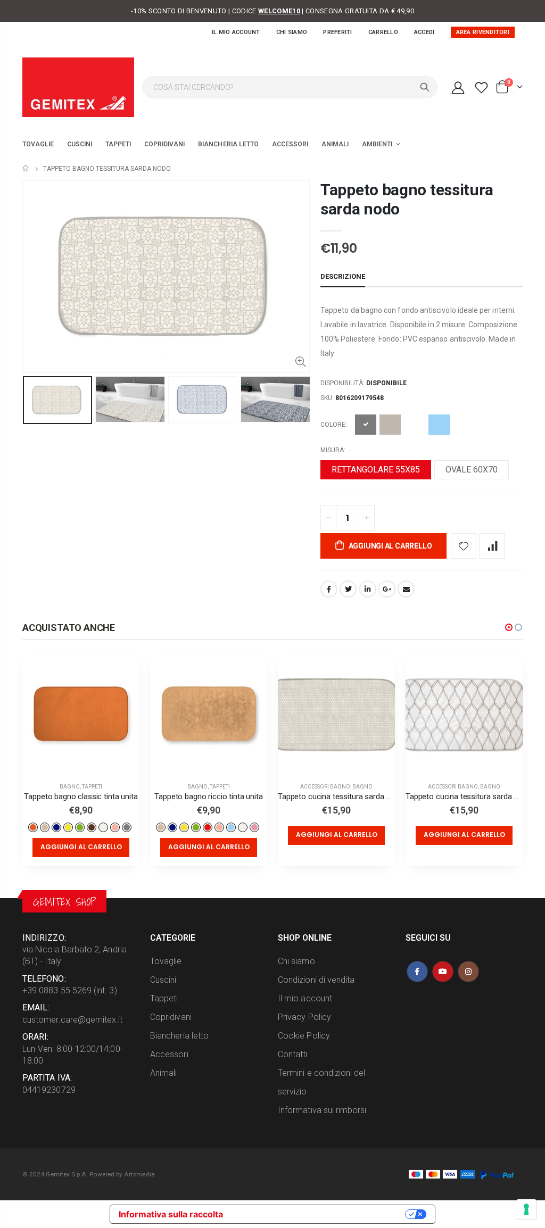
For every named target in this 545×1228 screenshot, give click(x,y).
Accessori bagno (325, 787)
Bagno (70, 787)
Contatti (293, 1054)
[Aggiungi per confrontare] (492, 546)
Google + (386, 589)
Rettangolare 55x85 (376, 469)
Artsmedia (139, 1174)
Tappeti (92, 787)
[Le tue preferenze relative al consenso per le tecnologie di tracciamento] (526, 1209)
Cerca (424, 87)
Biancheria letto (179, 1036)
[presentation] (33, 409)
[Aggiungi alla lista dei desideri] (463, 546)
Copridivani (171, 1017)
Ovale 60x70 (471, 469)
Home (26, 168)
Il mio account (236, 32)
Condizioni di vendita (316, 980)
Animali (163, 1073)
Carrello (383, 32)
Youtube (442, 971)
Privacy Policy (304, 1017)
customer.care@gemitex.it (72, 1020)
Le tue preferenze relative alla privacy (319, 1214)
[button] (509, 627)
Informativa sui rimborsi (322, 1110)
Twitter (348, 589)
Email (406, 589)
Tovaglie (166, 961)
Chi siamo (291, 32)
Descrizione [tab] (342, 276)
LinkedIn (367, 589)
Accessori (169, 1054)
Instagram (468, 971)
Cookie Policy (304, 1036)
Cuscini (163, 980)
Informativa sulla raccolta (171, 1214)
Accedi (424, 32)
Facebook (328, 589)
